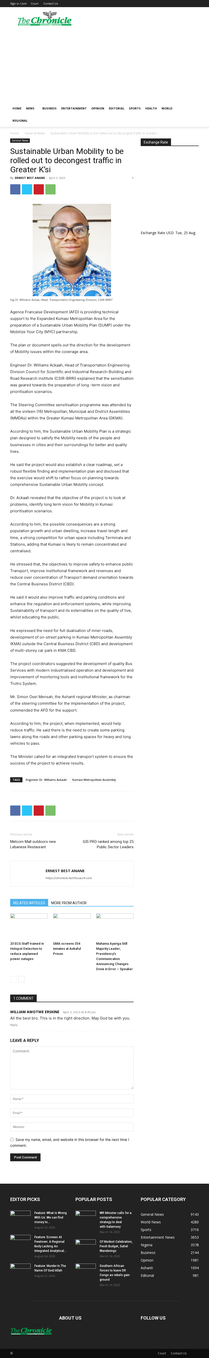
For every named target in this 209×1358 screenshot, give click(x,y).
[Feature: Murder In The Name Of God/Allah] (20, 1271)
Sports (135, 108)
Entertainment (74, 108)
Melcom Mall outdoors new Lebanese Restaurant (33, 844)
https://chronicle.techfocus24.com (69, 878)
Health (151, 108)
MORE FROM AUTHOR (69, 903)
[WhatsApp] (50, 189)
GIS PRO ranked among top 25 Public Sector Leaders (108, 844)
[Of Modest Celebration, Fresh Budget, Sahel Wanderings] (85, 1246)
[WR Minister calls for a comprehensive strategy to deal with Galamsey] (85, 1218)
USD (170, 232)
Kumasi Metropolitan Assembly (94, 780)
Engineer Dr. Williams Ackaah (46, 780)
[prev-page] (13, 979)
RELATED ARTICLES (29, 903)
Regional (20, 120)
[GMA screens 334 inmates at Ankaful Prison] (71, 926)
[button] (193, 108)
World (167, 108)
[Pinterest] (39, 189)
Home (16, 108)
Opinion (97, 108)
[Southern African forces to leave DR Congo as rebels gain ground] (85, 1271)
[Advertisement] (104, 64)
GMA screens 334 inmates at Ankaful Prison (67, 949)
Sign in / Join (18, 3)
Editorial (116, 108)
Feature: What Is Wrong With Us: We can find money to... (50, 1217)
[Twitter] (27, 189)
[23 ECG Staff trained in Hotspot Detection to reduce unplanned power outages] (29, 926)
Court (34, 3)
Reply (14, 1025)
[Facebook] (15, 189)
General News (35, 133)
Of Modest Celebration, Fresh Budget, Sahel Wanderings (116, 1246)
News (30, 108)
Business (49, 108)
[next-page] (21, 979)
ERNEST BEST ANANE (30, 178)
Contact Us (50, 3)
